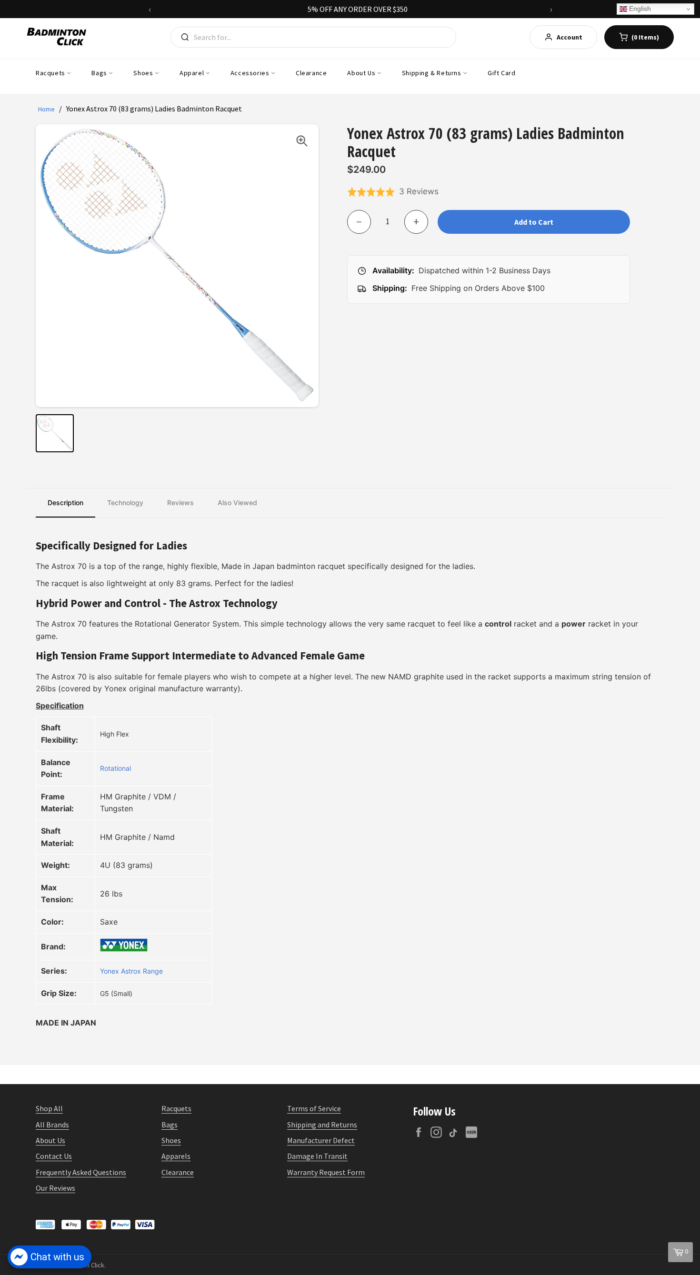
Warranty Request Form (326, 1172)
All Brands (52, 1124)
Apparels (175, 1156)
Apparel (193, 73)
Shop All (49, 1108)
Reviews (180, 502)
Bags (100, 73)
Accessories (250, 73)
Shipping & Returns (432, 73)
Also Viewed (237, 502)
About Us (362, 73)
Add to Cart (533, 222)
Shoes (144, 73)
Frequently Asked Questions (81, 1172)
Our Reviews (55, 1188)
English (639, 8)
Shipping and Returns (322, 1124)
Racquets (51, 73)
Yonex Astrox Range (131, 971)
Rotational (115, 768)
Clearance (311, 73)
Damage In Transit (317, 1156)
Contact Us (54, 1156)
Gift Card (501, 73)
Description (65, 502)
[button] (393, 191)
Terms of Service (314, 1108)
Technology (125, 502)
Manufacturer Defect (321, 1140)
